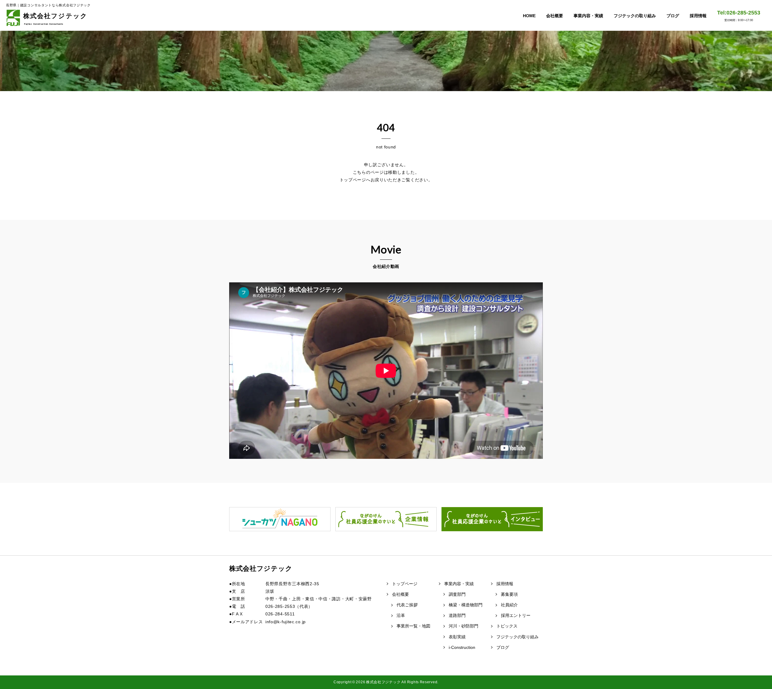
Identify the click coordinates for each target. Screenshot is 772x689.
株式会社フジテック (55, 18)
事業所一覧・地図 (413, 626)
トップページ (404, 583)
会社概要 (554, 15)
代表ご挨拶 (407, 604)
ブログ (672, 15)
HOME (529, 15)
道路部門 (457, 615)
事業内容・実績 (588, 15)
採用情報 (698, 15)
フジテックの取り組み (635, 15)
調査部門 (457, 594)
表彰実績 (457, 636)
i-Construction (462, 647)
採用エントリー (515, 615)
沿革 (401, 615)
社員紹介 (509, 604)
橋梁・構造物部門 (465, 604)
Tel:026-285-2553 (738, 16)
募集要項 (509, 594)
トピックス (506, 626)
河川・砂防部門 (463, 626)
